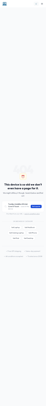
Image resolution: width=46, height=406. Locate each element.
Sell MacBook (30, 227)
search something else (32, 214)
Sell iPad (16, 238)
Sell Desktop (28, 238)
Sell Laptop (15, 227)
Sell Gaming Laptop (16, 233)
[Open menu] (42, 4)
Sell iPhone (33, 233)
